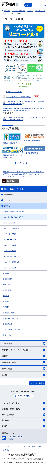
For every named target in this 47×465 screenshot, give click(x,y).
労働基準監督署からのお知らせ (13, 211)
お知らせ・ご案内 (9, 362)
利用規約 (6, 450)
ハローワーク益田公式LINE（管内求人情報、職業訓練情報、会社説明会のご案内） (23, 103)
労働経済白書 (7, 324)
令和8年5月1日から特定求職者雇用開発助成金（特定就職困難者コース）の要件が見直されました (23, 109)
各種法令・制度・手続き (11, 409)
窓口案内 (5, 420)
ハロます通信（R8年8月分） (18, 97)
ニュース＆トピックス (10, 403)
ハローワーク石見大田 (11, 262)
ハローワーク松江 (10, 223)
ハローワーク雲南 (10, 256)
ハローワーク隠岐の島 (11, 228)
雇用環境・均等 (8, 313)
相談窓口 (5, 356)
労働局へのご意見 (24, 396)
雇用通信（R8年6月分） (14, 92)
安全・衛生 (7, 284)
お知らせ (7, 206)
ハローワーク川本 (10, 268)
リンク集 (6, 446)
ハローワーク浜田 (10, 239)
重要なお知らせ (8, 335)
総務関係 (6, 273)
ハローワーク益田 (10, 251)
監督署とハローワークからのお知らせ (16, 350)
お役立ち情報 (7, 344)
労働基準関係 (7, 279)
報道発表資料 (8, 194)
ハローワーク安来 (10, 234)
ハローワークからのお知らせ (13, 217)
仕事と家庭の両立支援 (10, 318)
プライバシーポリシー (33, 446)
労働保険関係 (7, 290)
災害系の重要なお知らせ (11, 329)
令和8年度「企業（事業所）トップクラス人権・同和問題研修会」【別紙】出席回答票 (24, 119)
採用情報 (5, 375)
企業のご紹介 (7, 369)
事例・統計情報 (8, 415)
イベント (7, 200)
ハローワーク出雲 (10, 245)
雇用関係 (6, 307)
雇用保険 (6, 301)
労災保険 (6, 296)
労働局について (8, 426)
